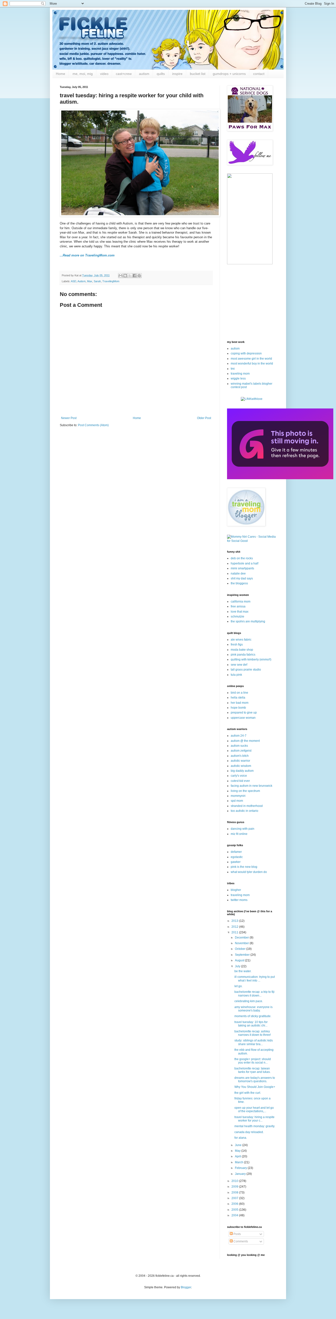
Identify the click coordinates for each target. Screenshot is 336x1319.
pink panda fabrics (243, 654)
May (238, 1150)
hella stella (238, 697)
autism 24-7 (238, 735)
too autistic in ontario (244, 811)
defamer (236, 852)
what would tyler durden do (249, 872)
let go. (238, 986)
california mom (240, 601)
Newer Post (68, 418)
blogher (236, 890)
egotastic (237, 857)
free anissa (238, 606)
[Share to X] (129, 275)
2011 (235, 932)
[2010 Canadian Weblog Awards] (280, 478)
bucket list (197, 74)
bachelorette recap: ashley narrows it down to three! (252, 1033)
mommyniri (238, 796)
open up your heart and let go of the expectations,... (254, 1109)
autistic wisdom (241, 766)
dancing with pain (242, 828)
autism (144, 74)
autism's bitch (240, 756)
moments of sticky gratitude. (252, 1016)
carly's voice (239, 775)
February (241, 1168)
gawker (236, 862)
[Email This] (120, 275)
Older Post (204, 418)
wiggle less (238, 378)
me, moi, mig (83, 74)
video (104, 74)
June (238, 1145)
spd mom (237, 800)
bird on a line (239, 692)
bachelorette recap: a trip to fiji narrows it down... (254, 993)
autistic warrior (240, 760)
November (242, 943)
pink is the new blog (244, 867)
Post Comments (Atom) (93, 425)
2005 (235, 1209)
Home (60, 74)
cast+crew (124, 74)
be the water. (242, 971)
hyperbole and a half (244, 563)
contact (258, 74)
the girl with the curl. (247, 1092)
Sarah (97, 281)
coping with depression (246, 353)
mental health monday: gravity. (254, 1126)
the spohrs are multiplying (248, 621)
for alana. (240, 1137)
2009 (235, 1186)
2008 (235, 1192)
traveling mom (240, 373)
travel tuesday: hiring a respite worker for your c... (254, 1118)
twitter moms (239, 900)
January (240, 1174)
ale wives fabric (241, 639)
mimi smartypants (242, 568)
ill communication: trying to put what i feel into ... (254, 978)
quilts (161, 74)
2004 (235, 1215)
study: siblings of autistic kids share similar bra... (253, 1042)
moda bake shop (242, 649)
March (239, 1162)
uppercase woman (243, 717)
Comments (240, 1241)
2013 (235, 921)
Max (89, 281)
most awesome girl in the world (251, 358)
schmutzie (237, 616)
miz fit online (239, 834)
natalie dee (238, 573)
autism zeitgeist (241, 750)
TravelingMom (110, 281)
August (240, 960)
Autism (81, 281)
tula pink (236, 674)
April (238, 1156)
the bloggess (239, 583)
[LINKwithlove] (251, 399)
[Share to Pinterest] (139, 275)
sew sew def (239, 664)
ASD (73, 281)
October (240, 949)
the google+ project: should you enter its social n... (252, 1060)
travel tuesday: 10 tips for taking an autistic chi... (251, 1023)
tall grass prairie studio (246, 669)
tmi (233, 368)
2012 (235, 926)
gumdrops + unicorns (229, 74)
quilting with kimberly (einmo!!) (251, 659)
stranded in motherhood (247, 806)
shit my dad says (242, 578)
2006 (235, 1204)
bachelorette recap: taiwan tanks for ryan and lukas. (252, 1070)
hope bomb (238, 707)
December (242, 937)
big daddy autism (242, 770)
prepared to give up (244, 712)
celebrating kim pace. (248, 1001)
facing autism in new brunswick (251, 785)
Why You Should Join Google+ (254, 1087)
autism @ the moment (245, 741)
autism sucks (239, 745)
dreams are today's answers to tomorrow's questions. (254, 1079)
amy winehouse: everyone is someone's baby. (253, 1008)
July (238, 966)
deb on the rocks (242, 558)
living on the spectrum (245, 791)
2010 (235, 1181)
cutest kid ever (240, 781)
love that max (239, 611)
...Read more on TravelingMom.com (87, 255)
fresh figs (237, 644)
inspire (177, 74)
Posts (237, 1234)
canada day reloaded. (249, 1132)
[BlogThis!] (125, 275)
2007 (235, 1198)
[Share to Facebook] (134, 275)
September (242, 954)
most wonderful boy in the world (252, 363)
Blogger (186, 1287)
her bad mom (239, 702)
